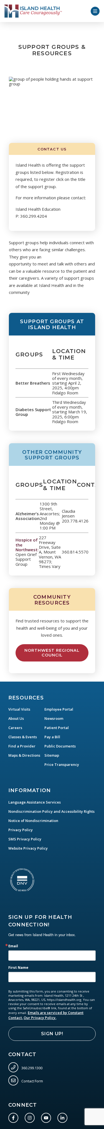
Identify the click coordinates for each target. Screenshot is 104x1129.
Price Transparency (61, 764)
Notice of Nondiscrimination (33, 820)
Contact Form (32, 1080)
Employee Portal (58, 709)
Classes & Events (22, 736)
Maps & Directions (24, 755)
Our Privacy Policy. (40, 1017)
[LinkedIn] (63, 1117)
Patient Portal (56, 727)
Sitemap (51, 755)
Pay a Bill (52, 736)
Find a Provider (21, 746)
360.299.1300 (31, 1067)
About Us (16, 718)
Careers (15, 727)
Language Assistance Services (34, 802)
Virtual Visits (19, 709)
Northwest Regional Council (52, 653)
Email (13, 946)
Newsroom (53, 718)
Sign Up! (52, 1033)
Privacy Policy (20, 829)
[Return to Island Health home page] (33, 11)
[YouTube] (47, 1117)
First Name (18, 967)
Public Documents (60, 746)
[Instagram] (31, 1117)
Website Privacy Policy (28, 848)
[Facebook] (14, 1117)
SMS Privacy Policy (24, 839)
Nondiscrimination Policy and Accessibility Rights (51, 811)
